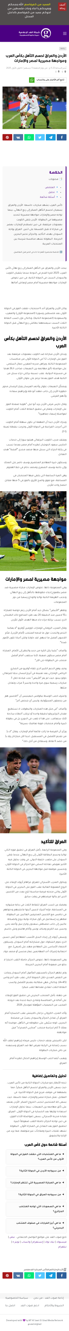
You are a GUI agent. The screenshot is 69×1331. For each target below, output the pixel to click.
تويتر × (16, 1242)
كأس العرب (42, 1270)
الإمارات (56, 1270)
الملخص (50, 187)
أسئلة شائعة (47, 197)
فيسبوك (61, 1242)
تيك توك (49, 1242)
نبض (12, 1237)
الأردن (61, 1270)
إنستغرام (37, 1242)
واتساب (25, 1242)
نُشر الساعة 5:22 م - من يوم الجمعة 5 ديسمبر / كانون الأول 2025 (36, 68)
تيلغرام (62, 1247)
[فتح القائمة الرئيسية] (64, 33)
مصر (26, 1270)
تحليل (51, 192)
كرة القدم (33, 1270)
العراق (50, 1270)
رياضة (63, 49)
